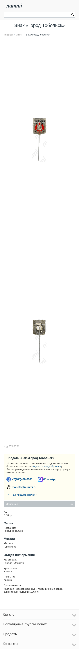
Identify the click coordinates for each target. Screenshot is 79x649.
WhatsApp (49, 479)
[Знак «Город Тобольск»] (39, 140)
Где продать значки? (24, 494)
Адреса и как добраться (46, 466)
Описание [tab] (12, 503)
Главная (8, 34)
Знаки (19, 34)
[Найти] (72, 15)
